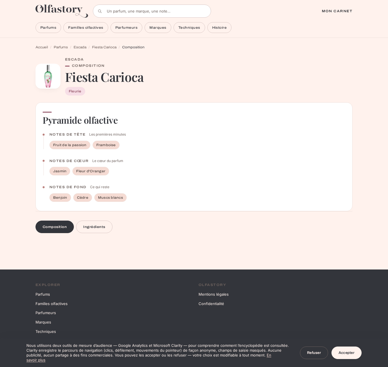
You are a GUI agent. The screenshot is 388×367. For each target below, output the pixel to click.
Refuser (314, 353)
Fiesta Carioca (104, 47)
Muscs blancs (110, 198)
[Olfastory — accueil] (62, 11)
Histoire (219, 28)
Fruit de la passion (70, 145)
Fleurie (75, 91)
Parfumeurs (126, 28)
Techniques (189, 28)
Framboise (106, 145)
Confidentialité (211, 303)
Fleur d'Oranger (90, 171)
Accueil (42, 47)
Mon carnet (337, 11)
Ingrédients (94, 227)
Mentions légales (214, 294)
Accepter (346, 353)
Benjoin (60, 198)
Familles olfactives (85, 28)
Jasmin (59, 171)
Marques (157, 28)
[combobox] (152, 11)
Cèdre (82, 198)
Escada (80, 47)
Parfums (48, 28)
